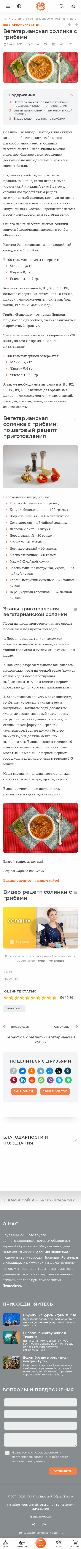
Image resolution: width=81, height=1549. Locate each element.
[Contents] (70, 44)
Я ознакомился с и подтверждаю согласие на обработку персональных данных (40, 1457)
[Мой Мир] (49, 1071)
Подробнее (12, 1285)
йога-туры (69, 1257)
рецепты (11, 978)
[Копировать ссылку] (75, 1140)
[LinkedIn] (22, 1080)
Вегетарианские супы (21, 24)
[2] (11, 998)
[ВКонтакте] (22, 1071)
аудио (40, 1508)
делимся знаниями (52, 1252)
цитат (47, 1504)
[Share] (62, 44)
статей (29, 1504)
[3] (16, 998)
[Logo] (40, 6)
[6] (33, 998)
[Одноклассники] (31, 1071)
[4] (22, 998)
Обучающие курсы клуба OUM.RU (50, 1315)
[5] (27, 998)
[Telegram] (40, 1071)
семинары (14, 1263)
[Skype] (59, 1080)
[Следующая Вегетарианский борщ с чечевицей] (76, 25)
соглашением (48, 1452)
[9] (49, 998)
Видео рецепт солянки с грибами (39, 118)
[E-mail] (53, 44)
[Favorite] (45, 44)
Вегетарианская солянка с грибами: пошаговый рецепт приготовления (41, 103)
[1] (6, 998)
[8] (43, 998)
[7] (38, 998)
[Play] (40, 928)
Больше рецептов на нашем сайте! (31, 880)
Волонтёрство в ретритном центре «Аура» (45, 1359)
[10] (54, 998)
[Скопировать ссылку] (13, 1071)
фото (64, 1504)
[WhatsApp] (41, 1080)
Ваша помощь (40, 1516)
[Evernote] (68, 1080)
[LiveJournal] (67, 1071)
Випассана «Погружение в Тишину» (44, 1335)
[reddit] (32, 1080)
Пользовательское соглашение (40, 1532)
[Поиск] (62, 6)
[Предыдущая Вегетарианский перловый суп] (69, 25)
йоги (21, 1274)
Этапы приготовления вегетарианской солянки (43, 112)
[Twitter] (58, 1071)
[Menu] (8, 6)
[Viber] (50, 1080)
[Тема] (19, 6)
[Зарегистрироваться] (44, 1524)
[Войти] (73, 6)
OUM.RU (33, 1496)
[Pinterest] (13, 1080)
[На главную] (5, 19)
